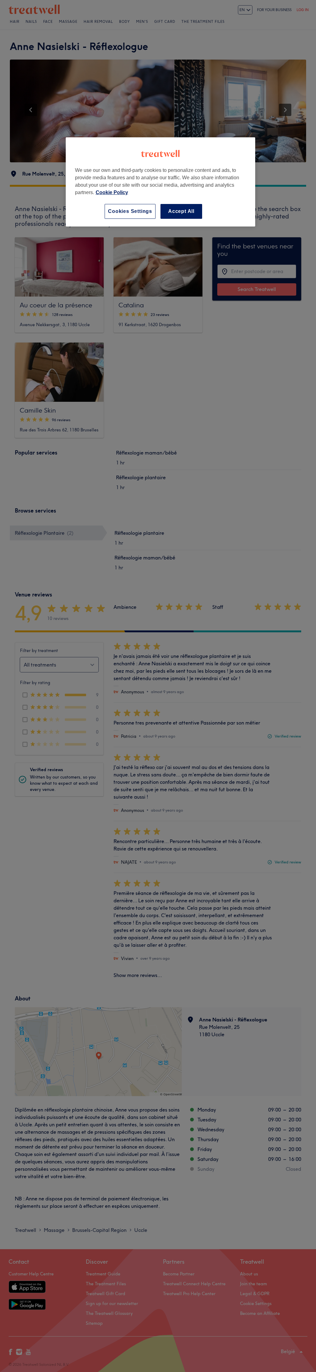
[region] (160, 182)
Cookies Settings (130, 211)
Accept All (181, 211)
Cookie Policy (112, 192)
